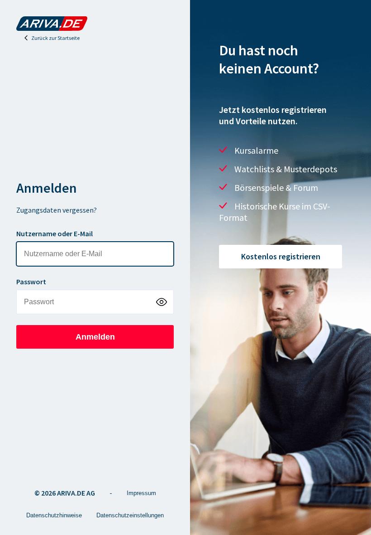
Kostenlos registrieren (280, 256)
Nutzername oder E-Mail (54, 233)
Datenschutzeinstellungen (130, 515)
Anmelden (95, 336)
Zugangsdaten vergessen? (56, 209)
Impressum (141, 493)
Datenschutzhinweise (54, 515)
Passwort (31, 281)
